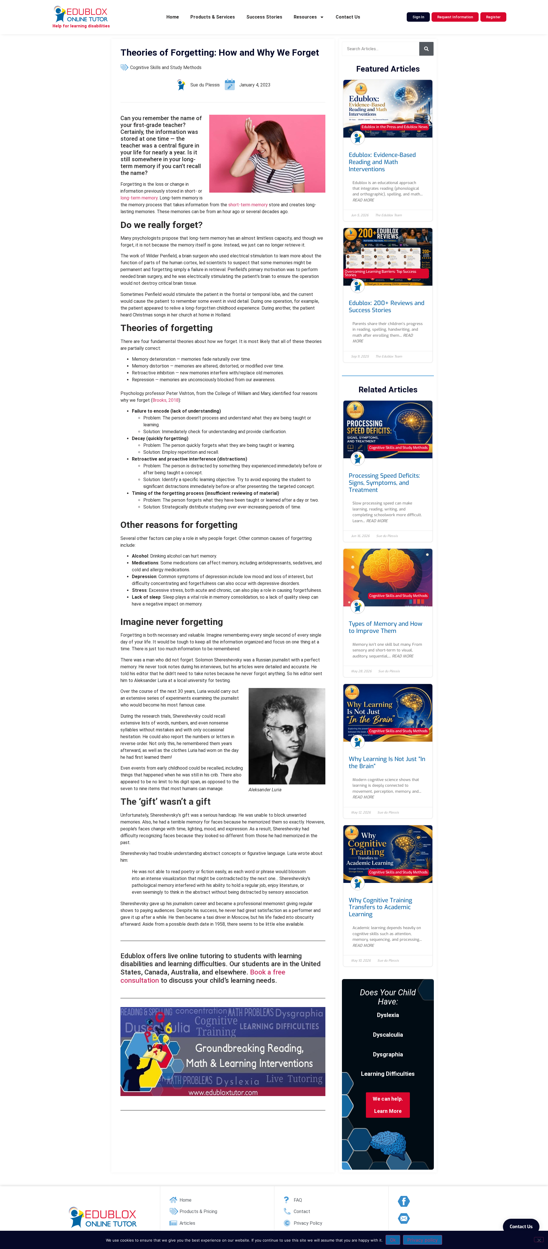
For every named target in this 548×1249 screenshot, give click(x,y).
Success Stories (264, 17)
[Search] (426, 49)
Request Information (455, 17)
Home (172, 17)
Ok (393, 1240)
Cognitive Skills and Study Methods (166, 67)
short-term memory (248, 204)
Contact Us (348, 17)
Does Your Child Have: (388, 997)
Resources (305, 17)
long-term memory (139, 198)
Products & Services (212, 17)
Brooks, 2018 (165, 400)
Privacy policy (422, 1240)
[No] (539, 1239)
